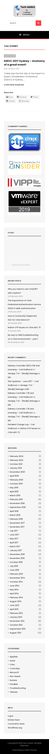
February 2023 (16, 460)
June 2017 (14, 534)
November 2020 (17, 471)
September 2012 (17, 628)
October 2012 (16, 624)
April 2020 (14, 475)
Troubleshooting (18, 688)
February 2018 (16, 519)
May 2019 (14, 487)
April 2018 (14, 511)
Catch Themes (30, 750)
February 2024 (16, 456)
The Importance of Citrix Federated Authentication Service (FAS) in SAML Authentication (24, 304)
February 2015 (16, 573)
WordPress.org (15, 727)
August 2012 (15, 632)
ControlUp (15, 668)
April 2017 (14, 542)
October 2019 (16, 483)
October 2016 (16, 562)
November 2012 (17, 621)
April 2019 (14, 491)
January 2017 (16, 550)
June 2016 (14, 570)
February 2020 (16, 479)
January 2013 (16, 617)
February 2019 (16, 499)
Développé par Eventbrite (21, 265)
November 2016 (17, 558)
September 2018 (18, 507)
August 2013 (15, 601)
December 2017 (17, 522)
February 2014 (16, 597)
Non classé (10, 56)
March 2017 (15, 546)
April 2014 (14, 593)
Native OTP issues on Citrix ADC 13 (24, 327)
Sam (6, 69)
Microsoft (14, 672)
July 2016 (14, 566)
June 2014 (14, 585)
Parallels (14, 684)
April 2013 (14, 609)
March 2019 (15, 495)
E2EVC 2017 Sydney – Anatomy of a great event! (24, 62)
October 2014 (16, 581)
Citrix (12, 664)
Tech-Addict (28, 743)
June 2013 (14, 605)
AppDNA (14, 656)
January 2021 (16, 468)
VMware (14, 692)
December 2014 (17, 577)
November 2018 (17, 503)
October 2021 (16, 464)
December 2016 (17, 554)
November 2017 (17, 526)
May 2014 (14, 589)
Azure (12, 660)
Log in (10, 716)
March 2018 (15, 515)
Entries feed (13, 719)
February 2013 (16, 613)
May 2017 (14, 538)
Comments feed (16, 723)
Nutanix (13, 680)
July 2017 (14, 530)
